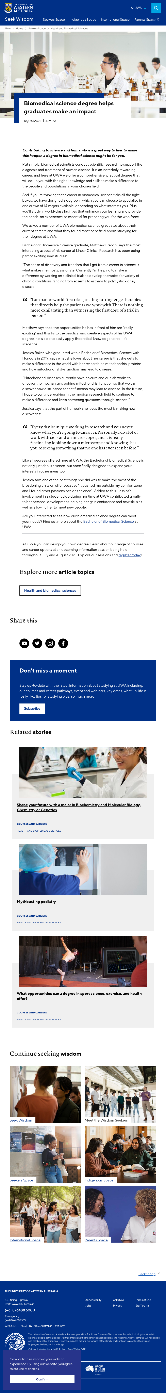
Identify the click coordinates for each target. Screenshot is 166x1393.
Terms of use (143, 1299)
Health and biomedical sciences (39, 830)
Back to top (146, 1274)
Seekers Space (54, 19)
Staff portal (142, 1305)
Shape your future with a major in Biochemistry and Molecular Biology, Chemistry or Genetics (79, 807)
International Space (115, 19)
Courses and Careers (32, 824)
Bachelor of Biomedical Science (108, 521)
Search (156, 8)
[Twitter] (37, 643)
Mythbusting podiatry (36, 901)
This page (10, 1386)
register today (130, 555)
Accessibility (93, 1299)
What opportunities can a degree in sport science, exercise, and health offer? (79, 996)
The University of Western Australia (31, 1291)
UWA (8, 28)
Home (19, 28)
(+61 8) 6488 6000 (20, 1310)
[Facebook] (63, 643)
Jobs (88, 1305)
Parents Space (145, 19)
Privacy (117, 1305)
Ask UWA (118, 1299)
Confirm (42, 1379)
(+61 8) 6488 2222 (16, 1320)
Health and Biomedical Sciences (69, 28)
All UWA (136, 8)
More (158, 19)
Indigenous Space (83, 19)
